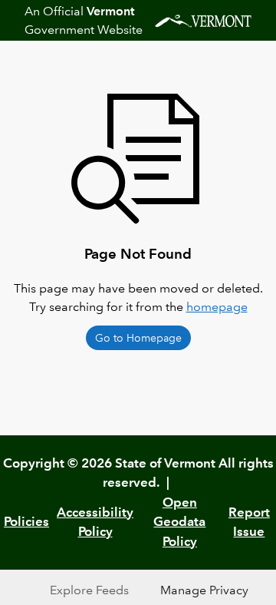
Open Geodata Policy (179, 521)
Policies (26, 521)
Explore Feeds (89, 590)
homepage (217, 306)
